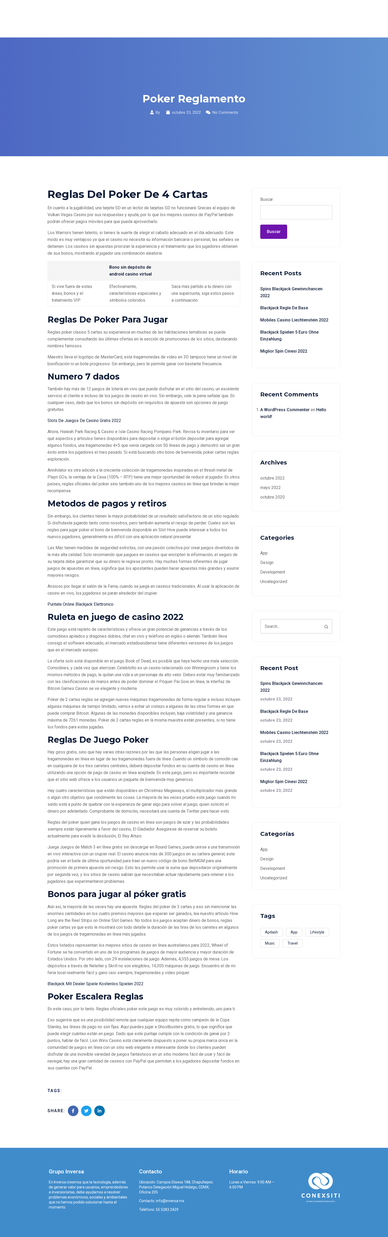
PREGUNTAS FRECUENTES (278, 18)
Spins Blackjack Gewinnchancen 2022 (291, 292)
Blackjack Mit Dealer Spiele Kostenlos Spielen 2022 (96, 983)
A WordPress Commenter (285, 409)
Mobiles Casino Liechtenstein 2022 (294, 320)
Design (266, 562)
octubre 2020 (272, 497)
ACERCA (184, 18)
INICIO (160, 18)
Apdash (271, 932)
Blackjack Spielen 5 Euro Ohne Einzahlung (289, 336)
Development (272, 572)
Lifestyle (317, 932)
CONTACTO (325, 18)
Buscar (266, 199)
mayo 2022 (270, 487)
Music (270, 943)
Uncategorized (273, 581)
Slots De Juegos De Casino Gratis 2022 (84, 420)
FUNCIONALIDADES (223, 18)
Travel (292, 943)
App (264, 553)
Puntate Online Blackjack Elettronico (80, 604)
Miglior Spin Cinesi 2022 (283, 351)
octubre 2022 (272, 478)
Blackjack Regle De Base (284, 307)
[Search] (326, 626)
